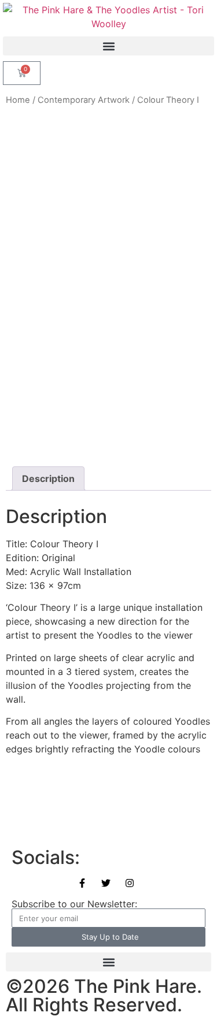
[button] (108, 45)
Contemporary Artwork (84, 100)
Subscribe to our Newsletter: (74, 903)
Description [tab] (48, 478)
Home (18, 100)
